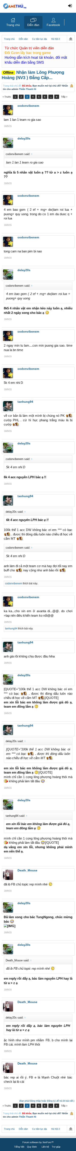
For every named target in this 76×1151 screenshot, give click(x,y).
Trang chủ (13, 25)
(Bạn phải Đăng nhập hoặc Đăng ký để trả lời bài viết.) (47, 1101)
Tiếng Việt (19, 1146)
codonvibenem (13, 583)
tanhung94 (11, 628)
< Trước (7, 96)
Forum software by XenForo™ (38, 1142)
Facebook (53, 25)
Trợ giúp (56, 1146)
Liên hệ (45, 1146)
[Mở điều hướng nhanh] (70, 39)
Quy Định (32, 1146)
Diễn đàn (33, 25)
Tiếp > (64, 96)
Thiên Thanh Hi (27, 89)
